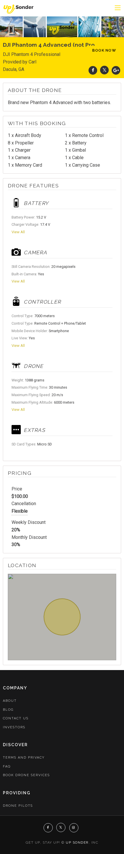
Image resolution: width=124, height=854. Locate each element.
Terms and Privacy (24, 757)
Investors (14, 727)
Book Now (104, 50)
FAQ (7, 766)
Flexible (20, 511)
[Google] (116, 70)
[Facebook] (93, 70)
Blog (8, 710)
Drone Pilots (18, 806)
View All (18, 232)
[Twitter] (104, 70)
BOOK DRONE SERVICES (26, 775)
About (10, 701)
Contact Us (16, 718)
